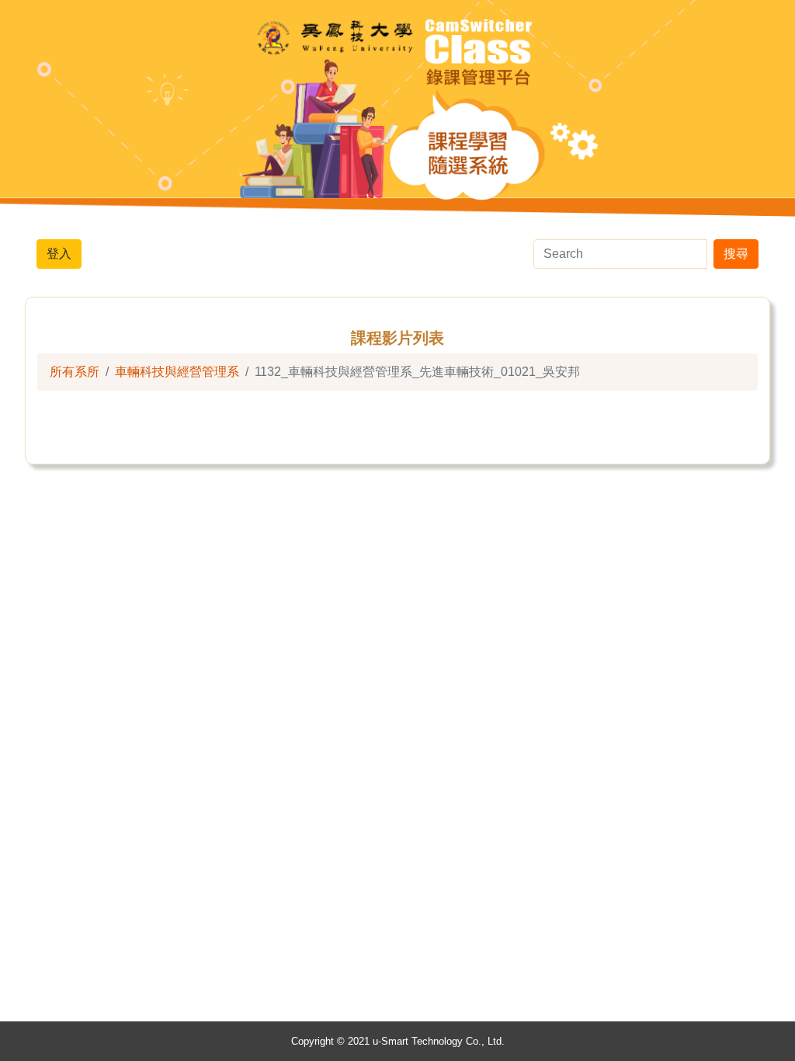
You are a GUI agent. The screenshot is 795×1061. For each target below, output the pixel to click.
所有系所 (74, 371)
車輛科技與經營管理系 (177, 371)
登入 (59, 253)
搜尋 (736, 253)
